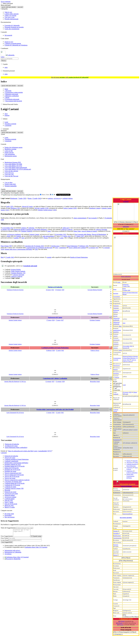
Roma (124, 288)
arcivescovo (116, 340)
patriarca (115, 348)
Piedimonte (126, 284)
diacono (115, 316)
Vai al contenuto (5, 1)
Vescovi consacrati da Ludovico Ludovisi (17, 480)
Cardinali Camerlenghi (11, 461)
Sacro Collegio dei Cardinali (77, 247)
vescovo (115, 336)
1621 (7, 210)
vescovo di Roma (126, 486)
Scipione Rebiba (16, 269)
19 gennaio (125, 392)
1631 (56, 247)
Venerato (115, 531)
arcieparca (115, 344)
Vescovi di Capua (10, 457)
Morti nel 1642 (9, 505)
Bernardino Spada (95, 381)
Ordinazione (116, 318)
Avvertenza (8, 554)
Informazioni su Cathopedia (13, 552)
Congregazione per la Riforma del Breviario (39, 247)
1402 (54, 210)
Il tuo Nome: (4, 538)
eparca (120, 350)
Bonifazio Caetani (94, 208)
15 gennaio (106, 247)
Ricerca (4, 60)
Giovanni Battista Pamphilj (95, 289)
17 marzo (64, 236)
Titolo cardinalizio (126, 276)
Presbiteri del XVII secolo (12, 469)
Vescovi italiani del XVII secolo (14, 475)
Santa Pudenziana (131, 466)
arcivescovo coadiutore (14, 234)
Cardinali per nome (10, 487)
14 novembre (126, 346)
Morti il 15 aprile (10, 507)
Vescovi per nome (10, 478)
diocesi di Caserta (27, 206)
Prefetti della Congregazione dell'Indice (16, 463)
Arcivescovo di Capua (55, 317)
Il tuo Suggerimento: (7, 536)
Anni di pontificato (128, 513)
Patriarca (115, 369)
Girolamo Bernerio (16, 273)
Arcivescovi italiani (10, 497)
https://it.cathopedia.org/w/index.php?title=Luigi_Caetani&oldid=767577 (30, 451)
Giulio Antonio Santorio (18, 271)
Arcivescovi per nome (11, 493)
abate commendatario (80, 218)
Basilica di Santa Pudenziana (79, 257)
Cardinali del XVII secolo (12, 485)
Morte (114, 289)
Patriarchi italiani (10, 495)
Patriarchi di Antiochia (11, 456)
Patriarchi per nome (10, 492)
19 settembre (108, 218)
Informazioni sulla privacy (12, 550)
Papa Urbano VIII (6, 246)
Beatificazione (117, 535)
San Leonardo (92, 218)
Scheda (123, 621)
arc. (135, 360)
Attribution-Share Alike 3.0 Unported (36, 547)
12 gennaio (91, 247)
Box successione (10, 517)
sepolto (49, 257)
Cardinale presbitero (131, 464)
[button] (1, 3)
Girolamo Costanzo (95, 320)
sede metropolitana (48, 236)
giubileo (16, 238)
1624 (69, 236)
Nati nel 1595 (9, 500)
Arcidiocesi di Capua (11, 446)
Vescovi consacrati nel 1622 (13, 473)
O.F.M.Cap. (23, 381)
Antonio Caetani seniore (45, 210)
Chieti (49, 231)
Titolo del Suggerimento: (8, 528)
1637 (96, 247)
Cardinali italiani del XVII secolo (14, 483)
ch (31, 231)
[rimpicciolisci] (9, 195)
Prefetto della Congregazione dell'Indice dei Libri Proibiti (55, 409)
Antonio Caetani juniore (15, 320)
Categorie (4, 453)
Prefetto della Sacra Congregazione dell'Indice (18, 249)
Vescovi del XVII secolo (12, 476)
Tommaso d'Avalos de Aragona (15, 289)
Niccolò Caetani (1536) (41, 208)
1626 (130, 392)
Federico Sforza (95, 350)
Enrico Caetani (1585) (70, 208)
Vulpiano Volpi (25, 231)
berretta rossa (55, 246)
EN (119, 621)
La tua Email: (5, 540)
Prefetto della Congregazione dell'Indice (130, 476)
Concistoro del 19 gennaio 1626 (34, 246)
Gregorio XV (126, 348)
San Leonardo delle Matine (83, 234)
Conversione (116, 296)
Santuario (115, 544)
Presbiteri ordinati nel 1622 (13, 464)
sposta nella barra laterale (9, 7)
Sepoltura (115, 293)
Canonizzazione (117, 538)
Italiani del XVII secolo (12, 468)
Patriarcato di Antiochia (12, 444)
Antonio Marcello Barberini (11, 381)
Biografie (7, 490)
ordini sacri (65, 228)
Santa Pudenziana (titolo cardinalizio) (16, 447)
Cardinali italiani (9, 498)
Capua (136, 462)
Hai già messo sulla (69, 77)
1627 (82, 236)
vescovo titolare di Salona (89, 231)
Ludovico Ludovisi (128, 361)
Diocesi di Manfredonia (99, 234)
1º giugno (49, 412)
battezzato (126, 226)
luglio (8, 206)
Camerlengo (129, 467)
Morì (2, 257)
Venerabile (116, 533)
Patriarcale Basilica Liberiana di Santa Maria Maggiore (30, 229)
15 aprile (125, 290)
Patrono (115, 555)
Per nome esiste (9, 513)
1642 (129, 290)
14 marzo (48, 289)
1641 (36, 249)
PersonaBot (8, 515)
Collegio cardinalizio (132, 472)
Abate (120, 326)
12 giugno (4, 229)
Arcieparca (116, 373)
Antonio (18, 236)
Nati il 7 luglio (9, 502)
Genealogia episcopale (30, 266)
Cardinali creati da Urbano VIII (14, 488)
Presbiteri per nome (10, 471)
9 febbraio (82, 246)
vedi (124, 385)
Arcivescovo (116, 365)
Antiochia (135, 460)
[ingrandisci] (33, 195)
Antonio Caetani (34, 234)
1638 (2, 249)
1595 (128, 286)
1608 (2, 219)
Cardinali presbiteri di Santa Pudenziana (17, 459)
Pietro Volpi (77, 231)
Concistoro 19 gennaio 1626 (13, 481)
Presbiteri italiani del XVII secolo (15, 466)
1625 (22, 238)
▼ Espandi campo (36, 536)
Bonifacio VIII (15, 208)
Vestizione (116, 305)
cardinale (65, 198)
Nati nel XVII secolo (11, 504)
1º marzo (78, 236)
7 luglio (125, 286)
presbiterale (116, 320)
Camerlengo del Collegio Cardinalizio (55, 378)
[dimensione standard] (22, 195)
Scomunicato (116, 439)
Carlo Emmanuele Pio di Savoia (15, 412)
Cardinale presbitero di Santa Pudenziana (55, 348)
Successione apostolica (126, 517)
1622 (124, 323)
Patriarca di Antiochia (55, 287)
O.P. (24, 273)
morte (118, 282)
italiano (70, 198)
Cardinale (126, 201)
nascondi (20, 7)
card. (133, 360)
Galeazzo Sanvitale (101, 229)
